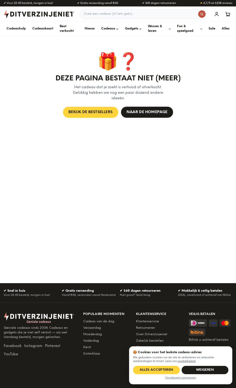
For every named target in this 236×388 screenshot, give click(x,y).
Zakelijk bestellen (150, 341)
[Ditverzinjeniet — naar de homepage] (39, 14)
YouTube (11, 354)
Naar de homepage (147, 112)
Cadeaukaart (42, 28)
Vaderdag (91, 341)
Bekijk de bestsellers (90, 112)
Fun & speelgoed (185, 29)
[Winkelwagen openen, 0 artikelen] (227, 14)
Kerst (87, 347)
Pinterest (52, 346)
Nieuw (90, 28)
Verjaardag (92, 328)
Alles (226, 28)
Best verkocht (67, 29)
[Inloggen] (216, 14)
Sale (212, 28)
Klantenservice (147, 321)
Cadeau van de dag (98, 321)
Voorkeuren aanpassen (180, 377)
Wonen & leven (155, 29)
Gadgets (131, 28)
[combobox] (143, 14)
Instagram (33, 346)
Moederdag (92, 334)
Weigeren (205, 370)
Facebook (12, 346)
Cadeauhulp (16, 28)
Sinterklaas (91, 354)
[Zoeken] (202, 14)
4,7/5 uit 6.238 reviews (216, 3)
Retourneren (145, 328)
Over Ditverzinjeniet (151, 334)
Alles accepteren (156, 370)
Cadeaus (108, 28)
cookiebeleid (186, 361)
